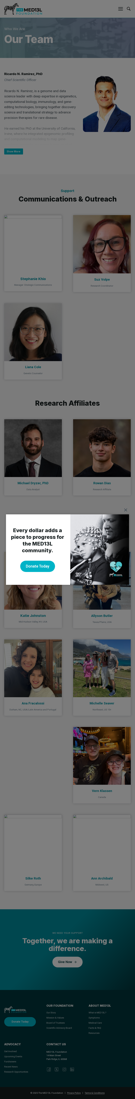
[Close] (125, 510)
